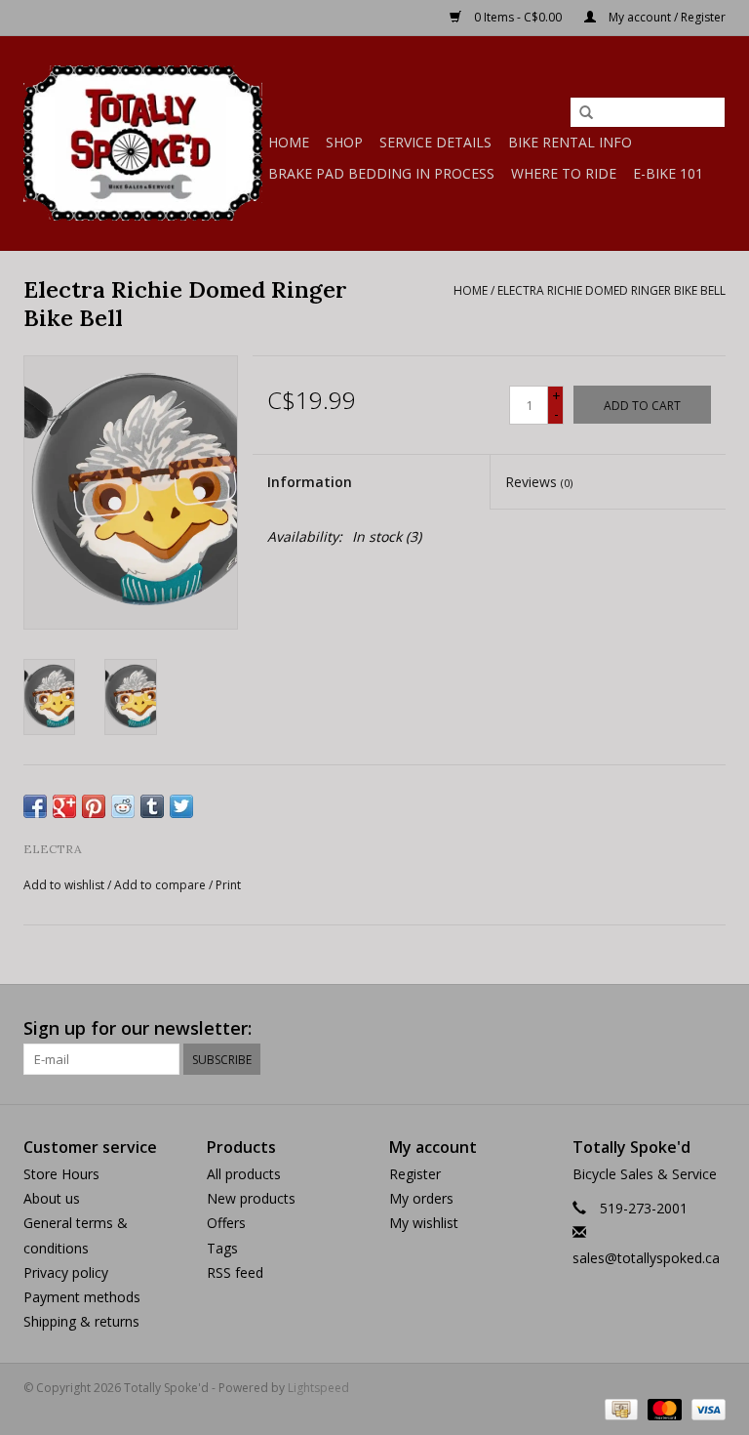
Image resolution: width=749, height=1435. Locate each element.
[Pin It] (93, 806)
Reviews (538, 481)
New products (251, 1198)
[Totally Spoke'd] (142, 143)
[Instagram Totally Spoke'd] (710, 1029)
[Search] (586, 113)
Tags (222, 1248)
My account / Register (666, 17)
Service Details (435, 142)
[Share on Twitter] (181, 806)
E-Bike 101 (668, 173)
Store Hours (61, 1174)
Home (288, 142)
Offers (226, 1222)
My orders (421, 1198)
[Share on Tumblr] (152, 806)
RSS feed (235, 1272)
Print (228, 885)
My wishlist (423, 1222)
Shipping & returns (81, 1321)
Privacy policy (65, 1272)
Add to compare (161, 885)
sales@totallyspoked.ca (646, 1258)
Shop (344, 142)
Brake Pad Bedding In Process (381, 173)
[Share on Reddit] (123, 806)
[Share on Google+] (64, 806)
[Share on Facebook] (35, 806)
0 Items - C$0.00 (518, 17)
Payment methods (81, 1297)
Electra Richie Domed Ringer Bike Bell (611, 290)
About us (51, 1198)
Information (309, 481)
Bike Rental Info (570, 142)
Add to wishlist (63, 885)
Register (415, 1174)
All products (244, 1174)
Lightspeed (318, 1387)
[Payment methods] (619, 1408)
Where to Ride (563, 173)
